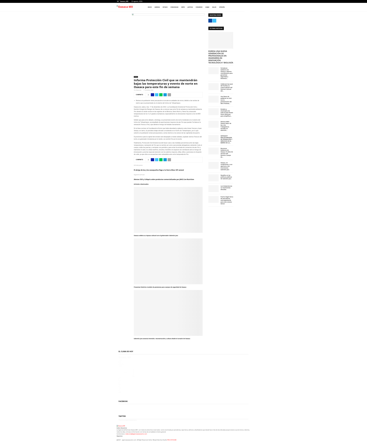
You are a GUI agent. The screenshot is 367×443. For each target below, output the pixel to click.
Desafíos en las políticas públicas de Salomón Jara (226, 177)
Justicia (190, 7)
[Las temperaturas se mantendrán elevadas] (213, 188)
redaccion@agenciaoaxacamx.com (136, 434)
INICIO (150, 7)
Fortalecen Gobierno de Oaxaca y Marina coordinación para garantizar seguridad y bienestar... (227, 73)
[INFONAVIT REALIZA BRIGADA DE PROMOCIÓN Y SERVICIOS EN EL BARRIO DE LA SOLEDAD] (213, 138)
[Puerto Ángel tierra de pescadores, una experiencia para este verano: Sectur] (213, 199)
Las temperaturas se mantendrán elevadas (226, 187)
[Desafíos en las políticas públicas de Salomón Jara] (213, 177)
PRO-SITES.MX (171, 440)
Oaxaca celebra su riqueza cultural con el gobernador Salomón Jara (156, 235)
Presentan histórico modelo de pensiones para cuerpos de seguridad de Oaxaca (160, 287)
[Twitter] (243, 7)
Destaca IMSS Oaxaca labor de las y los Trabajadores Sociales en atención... (226, 126)
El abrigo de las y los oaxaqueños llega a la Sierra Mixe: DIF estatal (159, 170)
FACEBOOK (123, 401)
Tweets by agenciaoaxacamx (128, 420)
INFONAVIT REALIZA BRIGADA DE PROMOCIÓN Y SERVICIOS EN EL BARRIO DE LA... (226, 139)
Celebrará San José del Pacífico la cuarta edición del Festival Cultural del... (227, 87)
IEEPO (183, 7)
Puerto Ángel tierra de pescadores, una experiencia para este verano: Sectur (227, 200)
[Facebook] (241, 7)
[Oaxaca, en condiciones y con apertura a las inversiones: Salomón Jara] (213, 165)
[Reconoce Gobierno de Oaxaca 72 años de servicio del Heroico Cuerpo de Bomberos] (213, 151)
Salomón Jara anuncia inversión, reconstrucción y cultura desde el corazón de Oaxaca (162, 338)
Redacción (138, 90)
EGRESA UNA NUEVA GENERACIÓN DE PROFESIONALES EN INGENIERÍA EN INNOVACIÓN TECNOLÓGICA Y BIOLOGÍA (220, 57)
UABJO (207, 7)
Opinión (222, 7)
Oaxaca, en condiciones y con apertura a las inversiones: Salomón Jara (226, 166)
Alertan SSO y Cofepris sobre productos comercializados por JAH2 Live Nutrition (164, 179)
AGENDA (157, 7)
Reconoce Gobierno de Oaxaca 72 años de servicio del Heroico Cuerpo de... (227, 152)
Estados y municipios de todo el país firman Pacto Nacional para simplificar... (227, 112)
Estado (165, 7)
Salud (214, 7)
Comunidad (174, 7)
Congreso (199, 7)
